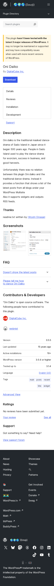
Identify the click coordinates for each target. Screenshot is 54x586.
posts (39, 380)
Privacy (7, 474)
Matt (7, 515)
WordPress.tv (12, 500)
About (6, 458)
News (6, 464)
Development (13, 114)
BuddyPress (11, 526)
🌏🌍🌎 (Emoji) (19, 540)
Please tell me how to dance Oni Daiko (14, 282)
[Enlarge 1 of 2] (21, 234)
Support (10, 122)
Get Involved (35, 484)
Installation (12, 106)
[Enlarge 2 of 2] (46, 234)
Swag (33, 500)
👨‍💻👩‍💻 (6, 495)
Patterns (33, 474)
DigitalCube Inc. (15, 71)
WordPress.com (13, 510)
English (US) (45, 373)
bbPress (9, 521)
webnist (13, 328)
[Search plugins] (35, 24)
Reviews (10, 99)
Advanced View (11, 394)
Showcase (34, 458)
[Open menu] (49, 4)
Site (39, 386)
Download (10, 79)
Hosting (7, 469)
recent (47, 380)
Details (10, 91)
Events (32, 489)
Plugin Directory (11, 13)
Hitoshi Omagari (36, 217)
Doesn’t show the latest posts (19, 272)
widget (47, 386)
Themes (32, 464)
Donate (34, 495)
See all (47, 417)
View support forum (14, 439)
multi (32, 380)
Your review (9, 417)
